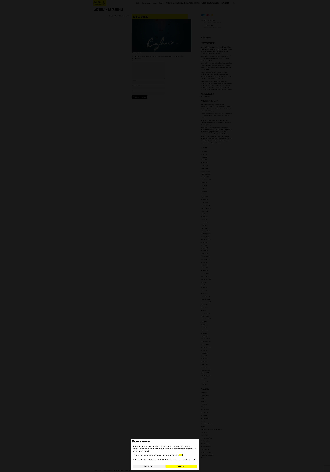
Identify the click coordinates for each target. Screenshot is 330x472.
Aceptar (181, 466)
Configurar (149, 466)
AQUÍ (181, 455)
